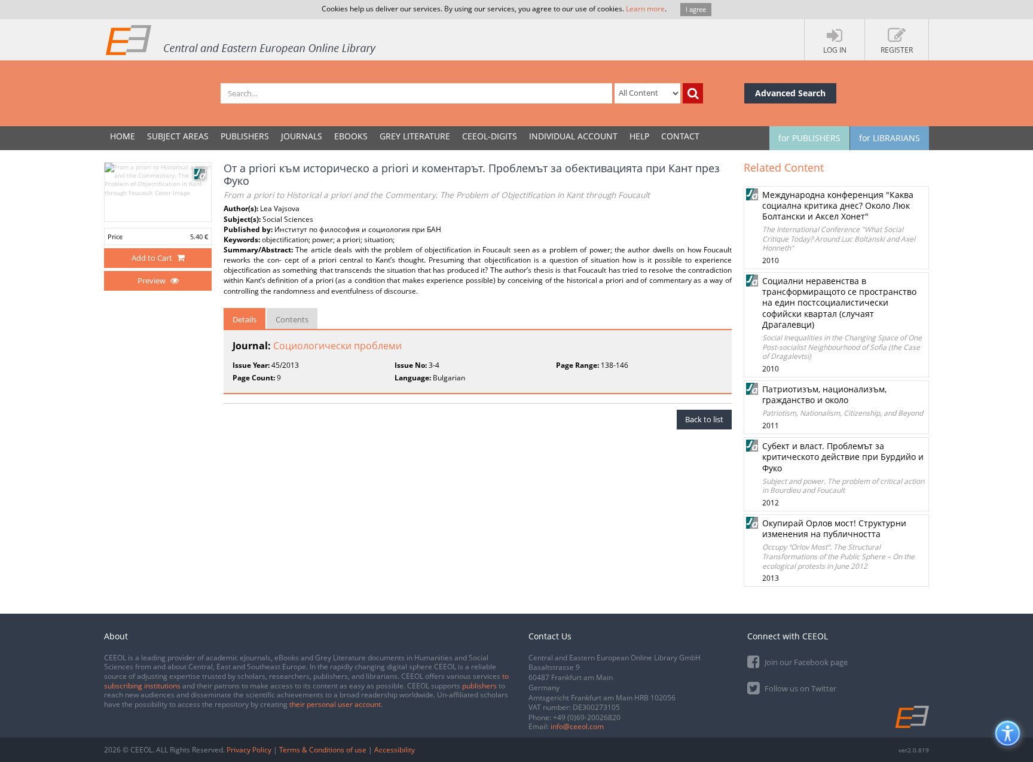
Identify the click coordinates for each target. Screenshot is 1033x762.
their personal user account (335, 704)
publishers (479, 686)
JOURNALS (301, 136)
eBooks (351, 136)
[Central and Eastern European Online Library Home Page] (241, 39)
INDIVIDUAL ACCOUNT (573, 136)
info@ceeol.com (577, 726)
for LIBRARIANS (889, 138)
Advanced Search (790, 93)
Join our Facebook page (805, 662)
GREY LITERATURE (415, 136)
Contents (292, 319)
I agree (696, 9)
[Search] (693, 93)
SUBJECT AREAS (178, 136)
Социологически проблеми (337, 345)
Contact (680, 136)
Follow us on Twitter (799, 688)
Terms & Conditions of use (322, 750)
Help (639, 136)
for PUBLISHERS (809, 138)
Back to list (704, 419)
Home (122, 136)
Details (244, 319)
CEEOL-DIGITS (489, 136)
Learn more (645, 9)
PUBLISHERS (245, 136)
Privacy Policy (249, 750)
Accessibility (394, 750)
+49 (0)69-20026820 (587, 717)
